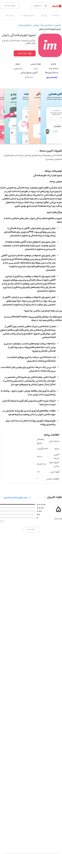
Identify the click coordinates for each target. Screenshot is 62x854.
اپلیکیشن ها (46, 25)
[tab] (56, 16)
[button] (31, 151)
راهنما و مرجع (25, 25)
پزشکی (36, 25)
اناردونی (57, 25)
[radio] (57, 68)
